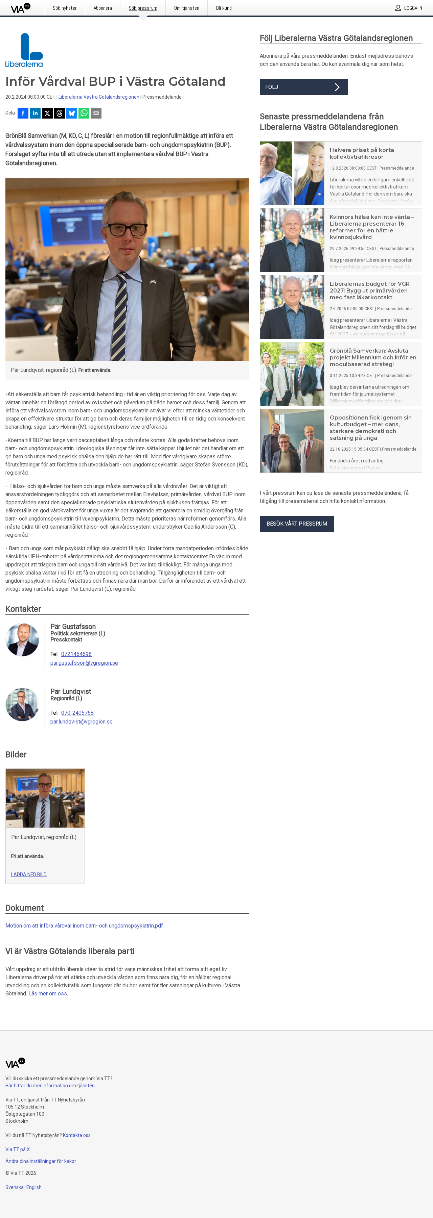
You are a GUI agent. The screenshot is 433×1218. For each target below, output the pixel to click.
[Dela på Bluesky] (71, 114)
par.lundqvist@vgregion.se (81, 722)
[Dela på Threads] (59, 114)
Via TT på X (17, 1149)
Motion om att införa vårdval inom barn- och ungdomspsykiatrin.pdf (84, 925)
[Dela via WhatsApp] (83, 114)
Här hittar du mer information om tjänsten (50, 1085)
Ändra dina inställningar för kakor (40, 1161)
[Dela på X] (47, 114)
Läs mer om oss (47, 993)
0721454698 (76, 654)
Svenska (14, 1187)
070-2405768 (77, 713)
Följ (271, 87)
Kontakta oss (77, 1135)
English (34, 1187)
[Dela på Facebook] (23, 114)
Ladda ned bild (29, 874)
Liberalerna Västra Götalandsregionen (99, 97)
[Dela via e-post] (96, 114)
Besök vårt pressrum (297, 524)
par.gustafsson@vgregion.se (84, 663)
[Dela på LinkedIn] (35, 114)
